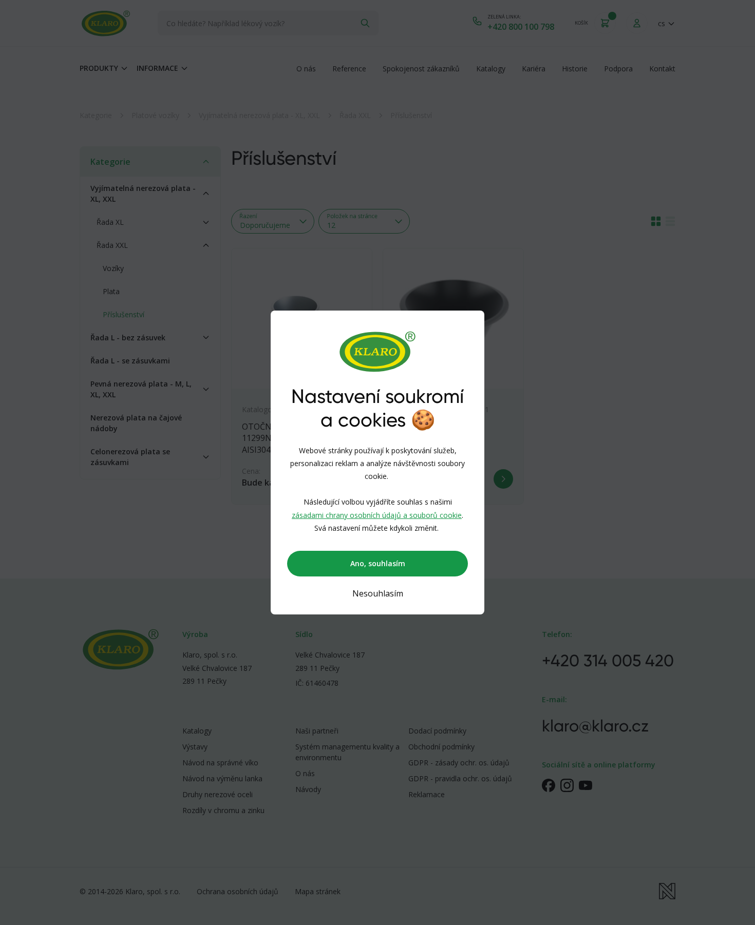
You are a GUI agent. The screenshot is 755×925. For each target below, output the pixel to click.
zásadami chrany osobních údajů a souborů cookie (377, 515)
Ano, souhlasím (377, 563)
